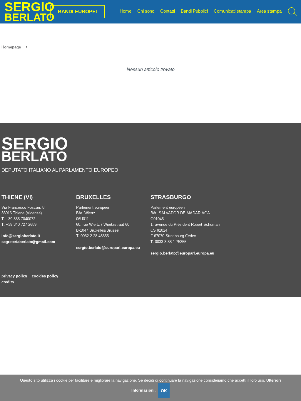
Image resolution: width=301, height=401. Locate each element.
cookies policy (45, 276)
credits (7, 282)
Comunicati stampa (232, 11)
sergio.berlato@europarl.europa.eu (108, 247)
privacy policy (14, 276)
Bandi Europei (77, 11)
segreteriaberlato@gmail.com (28, 242)
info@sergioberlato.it (20, 236)
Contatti (167, 11)
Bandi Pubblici (194, 11)
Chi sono (145, 11)
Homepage (11, 47)
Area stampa (269, 11)
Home (125, 11)
